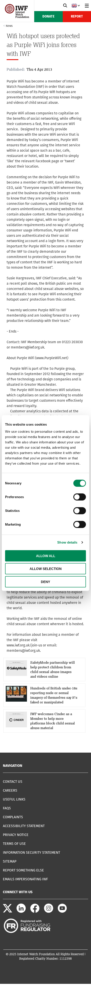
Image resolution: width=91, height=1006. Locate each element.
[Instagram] (48, 912)
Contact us (12, 781)
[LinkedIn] (21, 912)
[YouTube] (62, 912)
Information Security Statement (31, 852)
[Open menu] (87, 5)
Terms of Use (14, 844)
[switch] (79, 496)
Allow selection (46, 569)
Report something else (23, 870)
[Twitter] (7, 912)
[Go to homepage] (17, 17)
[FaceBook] (35, 912)
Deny (45, 581)
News (9, 25)
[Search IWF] (65, 5)
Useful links (14, 799)
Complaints (13, 817)
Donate (48, 16)
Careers (10, 790)
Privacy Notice (15, 835)
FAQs (7, 808)
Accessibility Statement (24, 826)
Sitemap (9, 861)
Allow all (45, 556)
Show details (67, 542)
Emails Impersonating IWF (25, 879)
